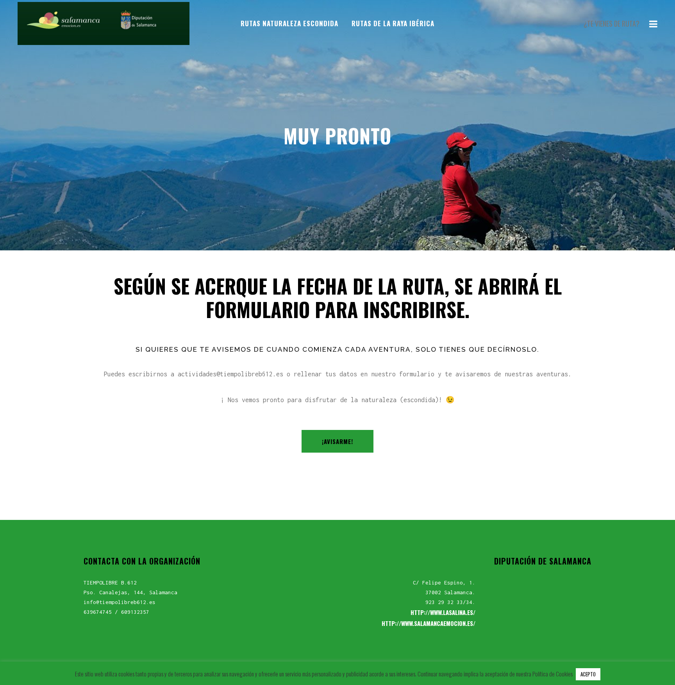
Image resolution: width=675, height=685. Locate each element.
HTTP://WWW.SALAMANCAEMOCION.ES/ (428, 623)
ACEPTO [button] (588, 674)
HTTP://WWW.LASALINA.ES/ (443, 612)
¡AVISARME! (337, 441)
